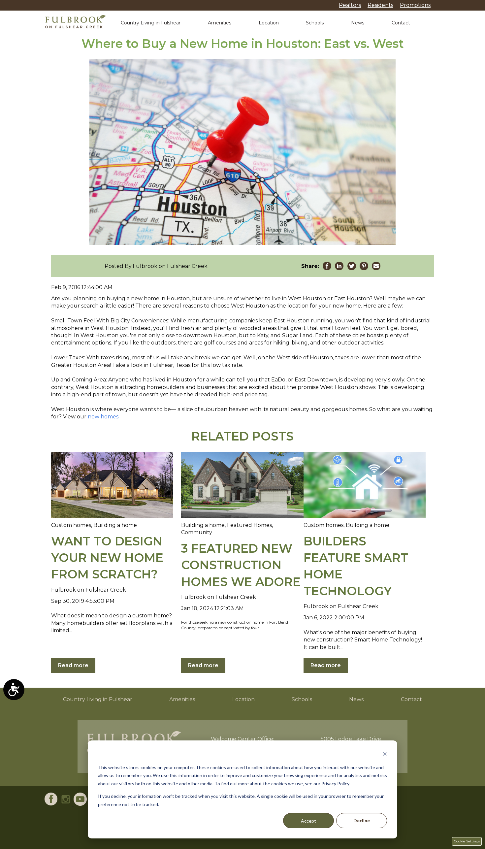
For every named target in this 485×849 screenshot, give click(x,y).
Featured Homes (249, 525)
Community (196, 532)
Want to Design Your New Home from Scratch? (107, 558)
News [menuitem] (356, 699)
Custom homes (71, 525)
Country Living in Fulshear (150, 23)
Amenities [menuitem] (182, 699)
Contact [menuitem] (411, 699)
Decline (361, 820)
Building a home (115, 525)
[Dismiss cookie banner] (384, 755)
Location (269, 23)
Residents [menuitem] (380, 5)
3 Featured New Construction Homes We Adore (241, 565)
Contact (401, 23)
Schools (315, 23)
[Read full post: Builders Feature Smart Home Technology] (365, 485)
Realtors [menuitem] (350, 5)
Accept (308, 821)
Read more (73, 665)
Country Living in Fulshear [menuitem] (97, 699)
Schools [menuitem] (302, 699)
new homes (103, 416)
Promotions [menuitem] (415, 5)
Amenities (219, 23)
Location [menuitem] (243, 699)
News (357, 23)
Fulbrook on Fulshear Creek (170, 266)
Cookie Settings (467, 841)
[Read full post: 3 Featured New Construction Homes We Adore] (242, 485)
